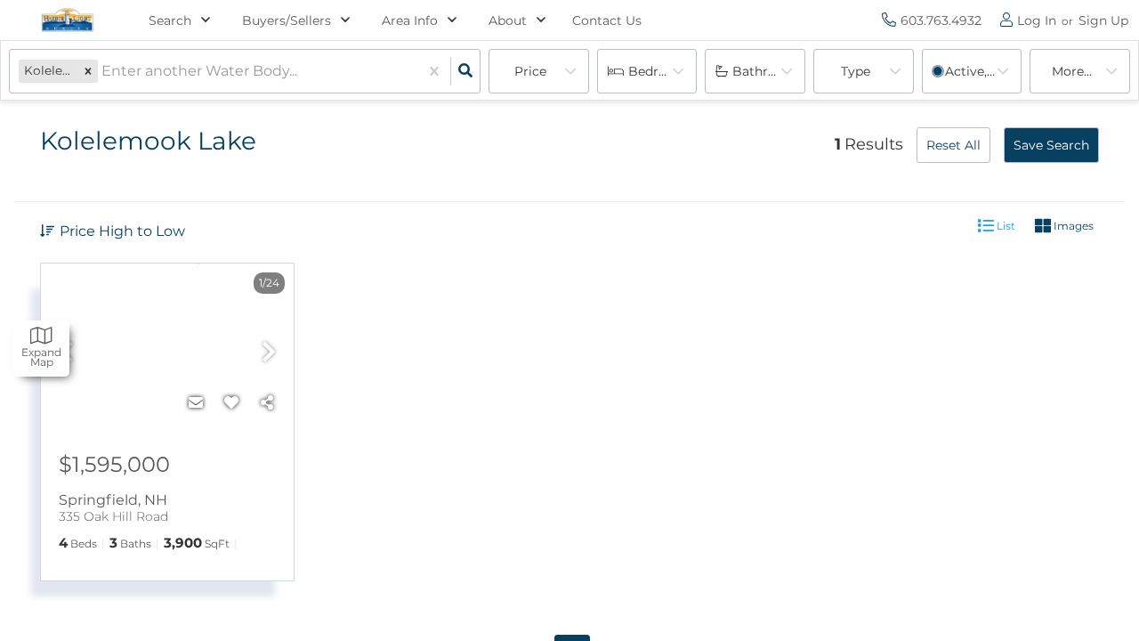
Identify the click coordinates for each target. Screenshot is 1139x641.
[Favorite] (231, 403)
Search (170, 20)
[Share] (267, 403)
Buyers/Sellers (286, 20)
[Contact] (196, 403)
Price (530, 71)
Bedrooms (661, 71)
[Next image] (269, 353)
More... (1072, 71)
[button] (88, 71)
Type (855, 71)
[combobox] (103, 71)
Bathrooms (768, 71)
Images (1072, 225)
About (508, 20)
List (1004, 225)
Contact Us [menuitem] (607, 20)
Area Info (410, 20)
